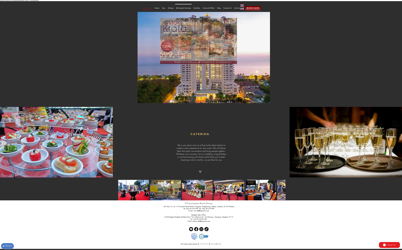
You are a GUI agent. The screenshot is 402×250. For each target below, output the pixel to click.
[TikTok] (206, 229)
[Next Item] (282, 190)
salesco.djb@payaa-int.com (201, 221)
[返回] (163, 41)
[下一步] (234, 41)
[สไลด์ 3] (199, 59)
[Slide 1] (196, 59)
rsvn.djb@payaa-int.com (201, 211)
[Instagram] (201, 229)
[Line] (191, 229)
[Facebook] (196, 229)
